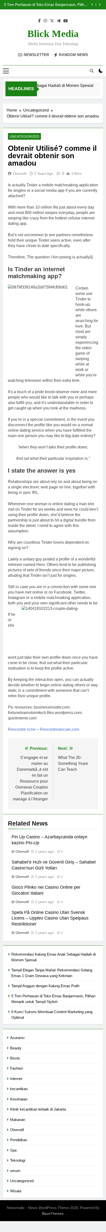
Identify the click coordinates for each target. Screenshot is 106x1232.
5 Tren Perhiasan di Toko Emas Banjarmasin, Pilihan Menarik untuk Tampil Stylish (46, 5)
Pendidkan (18, 1140)
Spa (13, 1150)
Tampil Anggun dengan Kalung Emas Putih (45, 986)
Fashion (16, 1068)
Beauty (15, 1048)
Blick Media (53, 33)
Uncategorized (24, 136)
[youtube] (65, 21)
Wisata (15, 1191)
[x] (52, 21)
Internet (16, 1079)
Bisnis (15, 1058)
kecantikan (19, 1089)
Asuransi (17, 1038)
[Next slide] (99, 4)
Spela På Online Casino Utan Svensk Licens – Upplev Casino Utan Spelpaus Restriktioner (50, 918)
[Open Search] (92, 71)
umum (15, 1171)
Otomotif (19, 173)
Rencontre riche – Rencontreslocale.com (43, 729)
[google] (58, 21)
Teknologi (17, 1160)
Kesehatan (18, 1099)
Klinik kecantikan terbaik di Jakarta (38, 1109)
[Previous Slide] (92, 4)
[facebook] (39, 21)
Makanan (17, 1119)
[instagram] (45, 21)
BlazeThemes (52, 1213)
